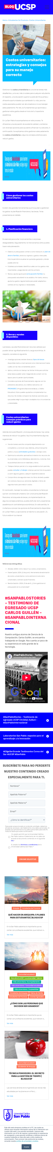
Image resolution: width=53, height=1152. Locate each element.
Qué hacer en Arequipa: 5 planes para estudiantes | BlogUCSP (26, 916)
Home (5, 20)
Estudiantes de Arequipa (19, 993)
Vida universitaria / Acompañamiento (26, 982)
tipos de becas (38, 359)
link (12, 841)
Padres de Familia (36, 993)
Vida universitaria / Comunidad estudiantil (27, 986)
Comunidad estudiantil (27, 974)
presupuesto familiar (35, 274)
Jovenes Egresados (37, 997)
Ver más (10, 935)
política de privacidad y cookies (27, 1141)
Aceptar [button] (26, 1147)
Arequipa (16, 908)
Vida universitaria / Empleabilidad (26, 989)
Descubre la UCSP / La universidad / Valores (26, 978)
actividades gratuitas (27, 452)
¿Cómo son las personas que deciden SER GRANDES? (26, 1005)
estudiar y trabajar (20, 470)
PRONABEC (12, 389)
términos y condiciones (29, 845)
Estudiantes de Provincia (18, 20)
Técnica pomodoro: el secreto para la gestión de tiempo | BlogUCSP (26, 1076)
